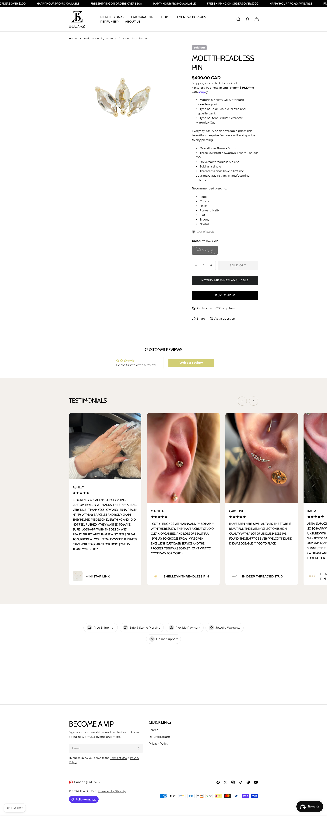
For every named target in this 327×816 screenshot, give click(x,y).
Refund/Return (159, 737)
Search (153, 730)
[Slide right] (253, 401)
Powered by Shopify (112, 791)
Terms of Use (118, 757)
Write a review (191, 363)
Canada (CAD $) (85, 782)
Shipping (198, 83)
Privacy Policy (158, 743)
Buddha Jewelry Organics (99, 38)
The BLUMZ (88, 791)
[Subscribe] (139, 748)
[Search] (238, 19)
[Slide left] (242, 401)
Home (73, 38)
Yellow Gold (207, 251)
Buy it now (225, 295)
